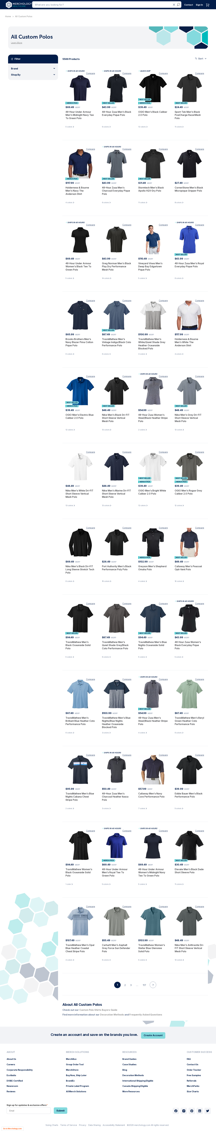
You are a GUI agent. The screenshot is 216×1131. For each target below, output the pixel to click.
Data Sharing (94, 1125)
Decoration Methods (134, 1075)
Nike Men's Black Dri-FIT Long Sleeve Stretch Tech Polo (80, 569)
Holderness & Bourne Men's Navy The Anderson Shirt (77, 190)
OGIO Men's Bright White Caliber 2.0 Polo (152, 492)
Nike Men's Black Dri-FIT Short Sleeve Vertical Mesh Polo (115, 418)
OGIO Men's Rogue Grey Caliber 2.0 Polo (188, 492)
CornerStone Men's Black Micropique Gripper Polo (189, 189)
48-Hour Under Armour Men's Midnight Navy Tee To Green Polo (80, 115)
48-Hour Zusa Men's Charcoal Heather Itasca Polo (115, 796)
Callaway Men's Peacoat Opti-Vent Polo (188, 568)
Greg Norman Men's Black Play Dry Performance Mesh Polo (116, 266)
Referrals (193, 1080)
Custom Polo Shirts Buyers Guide (98, 1009)
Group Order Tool (76, 1064)
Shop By (16, 74)
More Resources (132, 1091)
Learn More (16, 42)
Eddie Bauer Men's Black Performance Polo (188, 795)
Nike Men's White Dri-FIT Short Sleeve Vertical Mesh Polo (79, 493)
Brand (14, 68)
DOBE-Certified (16, 1080)
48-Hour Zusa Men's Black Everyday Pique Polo (116, 113)
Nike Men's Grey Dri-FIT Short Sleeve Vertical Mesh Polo (188, 418)
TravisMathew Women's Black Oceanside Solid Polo (79, 872)
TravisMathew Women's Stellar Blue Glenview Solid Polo (151, 948)
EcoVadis (13, 1075)
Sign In (199, 5)
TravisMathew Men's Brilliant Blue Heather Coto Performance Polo (80, 721)
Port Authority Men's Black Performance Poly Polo (116, 568)
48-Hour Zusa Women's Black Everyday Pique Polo (188, 645)
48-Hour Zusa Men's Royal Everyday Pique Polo (189, 265)
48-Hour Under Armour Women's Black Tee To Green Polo (78, 266)
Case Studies (130, 1064)
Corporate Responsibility (21, 1070)
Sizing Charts (52, 1125)
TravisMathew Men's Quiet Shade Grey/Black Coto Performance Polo (115, 645)
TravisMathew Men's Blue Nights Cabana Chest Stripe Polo (80, 796)
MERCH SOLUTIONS (77, 1052)
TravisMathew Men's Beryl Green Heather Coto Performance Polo (189, 721)
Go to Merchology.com (12, 1129)
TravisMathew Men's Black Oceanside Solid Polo (78, 645)
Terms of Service (68, 1125)
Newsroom (14, 1086)
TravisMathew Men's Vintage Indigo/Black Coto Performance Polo (116, 342)
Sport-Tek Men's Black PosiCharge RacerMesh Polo (188, 115)
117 (144, 985)
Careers (12, 1064)
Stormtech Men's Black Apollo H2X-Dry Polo (151, 189)
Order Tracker (195, 1070)
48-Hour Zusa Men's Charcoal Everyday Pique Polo (116, 190)
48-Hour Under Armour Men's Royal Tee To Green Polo (115, 872)
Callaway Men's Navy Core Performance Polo (151, 795)
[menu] (20, 1073)
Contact (188, 5)
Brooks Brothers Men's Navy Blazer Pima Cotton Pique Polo (79, 342)
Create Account (153, 1035)
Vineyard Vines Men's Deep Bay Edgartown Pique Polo (150, 266)
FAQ (190, 1059)
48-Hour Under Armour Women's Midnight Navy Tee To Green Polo (151, 872)
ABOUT (11, 1052)
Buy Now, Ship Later (77, 1075)
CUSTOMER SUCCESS (199, 1052)
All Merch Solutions (77, 1091)
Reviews (12, 1091)
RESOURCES (129, 1052)
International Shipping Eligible (139, 1080)
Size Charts (194, 1091)
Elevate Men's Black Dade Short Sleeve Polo (189, 871)
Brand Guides (130, 1059)
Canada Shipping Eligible (136, 1086)
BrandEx (72, 1080)
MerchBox (73, 1059)
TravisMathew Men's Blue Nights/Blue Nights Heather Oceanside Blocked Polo (116, 722)
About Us (13, 1059)
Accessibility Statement (114, 1125)
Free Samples (195, 1075)
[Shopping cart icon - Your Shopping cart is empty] (208, 8)
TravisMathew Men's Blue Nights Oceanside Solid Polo (152, 645)
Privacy (82, 1125)
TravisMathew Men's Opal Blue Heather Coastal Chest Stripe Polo (80, 948)
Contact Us (194, 1064)
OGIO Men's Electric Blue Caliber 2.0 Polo (80, 416)
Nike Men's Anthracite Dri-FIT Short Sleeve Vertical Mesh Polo (189, 948)
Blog (126, 1070)
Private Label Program (79, 1086)
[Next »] (153, 990)
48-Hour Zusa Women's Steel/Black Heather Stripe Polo (153, 418)
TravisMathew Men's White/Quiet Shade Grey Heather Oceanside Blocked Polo (151, 344)
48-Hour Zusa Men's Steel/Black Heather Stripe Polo (153, 721)
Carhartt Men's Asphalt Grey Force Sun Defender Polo (116, 948)
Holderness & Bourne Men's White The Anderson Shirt (186, 342)
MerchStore (73, 1070)
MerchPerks (195, 1086)
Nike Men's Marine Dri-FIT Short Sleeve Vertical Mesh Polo (116, 493)
